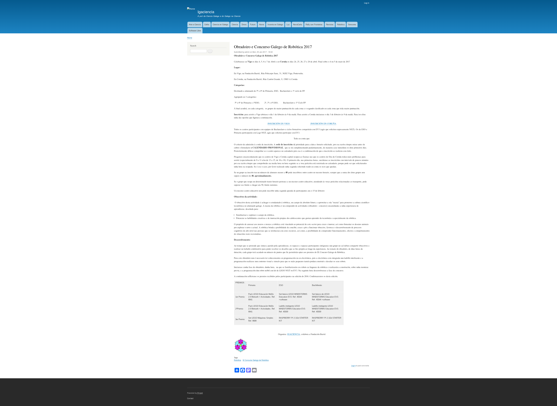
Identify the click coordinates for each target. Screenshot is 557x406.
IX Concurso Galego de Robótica (256, 360)
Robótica (340, 24)
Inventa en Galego (275, 24)
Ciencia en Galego (220, 24)
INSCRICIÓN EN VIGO (279, 123)
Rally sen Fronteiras (314, 24)
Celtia (206, 24)
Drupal (200, 393)
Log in (366, 2)
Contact (190, 398)
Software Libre (195, 30)
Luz (288, 24)
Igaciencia (206, 11)
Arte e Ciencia (195, 24)
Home (261, 24)
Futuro (252, 24)
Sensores (352, 24)
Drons (244, 24)
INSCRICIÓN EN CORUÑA (323, 123)
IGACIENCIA (293, 334)
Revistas (329, 24)
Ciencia (235, 24)
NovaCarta (297, 24)
